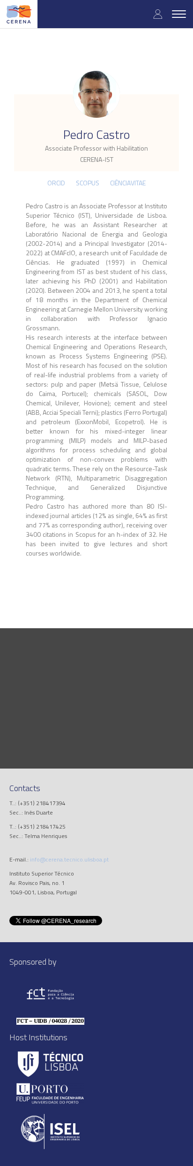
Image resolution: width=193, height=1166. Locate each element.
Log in (158, 13)
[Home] (18, 14)
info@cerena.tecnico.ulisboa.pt (69, 859)
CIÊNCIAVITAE (128, 183)
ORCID (56, 183)
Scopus (87, 183)
